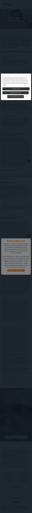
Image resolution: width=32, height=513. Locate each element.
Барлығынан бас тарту (16, 92)
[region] (16, 87)
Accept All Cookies (16, 88)
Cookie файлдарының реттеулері (15, 96)
